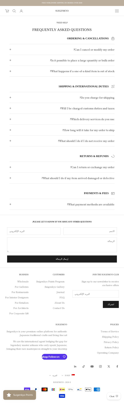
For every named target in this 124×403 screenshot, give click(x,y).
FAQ (62, 297)
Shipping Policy (110, 336)
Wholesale (23, 281)
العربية (54, 375)
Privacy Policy (111, 342)
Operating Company (108, 352)
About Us (60, 302)
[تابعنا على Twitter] (108, 366)
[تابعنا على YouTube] (92, 366)
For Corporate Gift (19, 313)
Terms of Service (110, 331)
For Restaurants (20, 292)
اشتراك (111, 304)
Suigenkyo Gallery (55, 286)
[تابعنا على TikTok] (83, 366)
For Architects (21, 308)
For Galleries (22, 286)
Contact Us (59, 308)
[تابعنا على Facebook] (117, 366)
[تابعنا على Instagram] (100, 366)
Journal (61, 292)
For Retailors (22, 302)
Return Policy (112, 347)
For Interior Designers (17, 297)
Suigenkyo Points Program (50, 281)
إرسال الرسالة (62, 259)
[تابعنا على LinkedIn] (75, 366)
